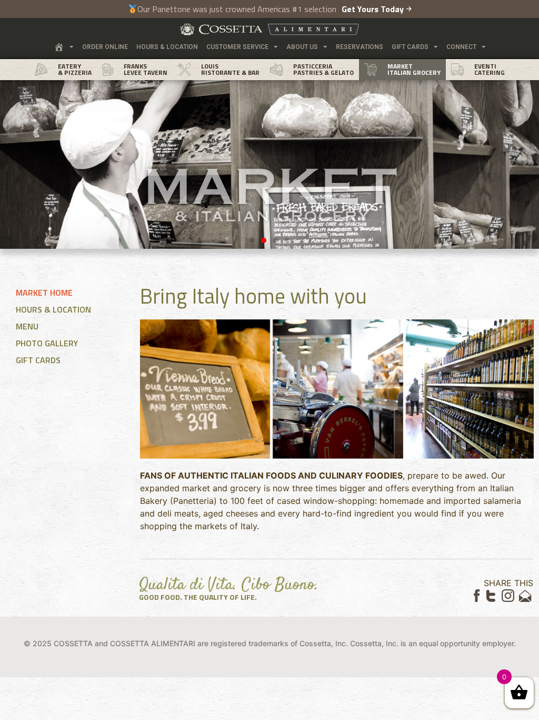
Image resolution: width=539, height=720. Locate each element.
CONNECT (461, 47)
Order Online (105, 47)
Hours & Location (167, 47)
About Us (302, 47)
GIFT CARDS (38, 360)
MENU (27, 326)
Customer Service (237, 47)
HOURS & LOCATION (53, 309)
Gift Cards (410, 47)
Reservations (359, 47)
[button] (252, 240)
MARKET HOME (44, 292)
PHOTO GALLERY (47, 343)
